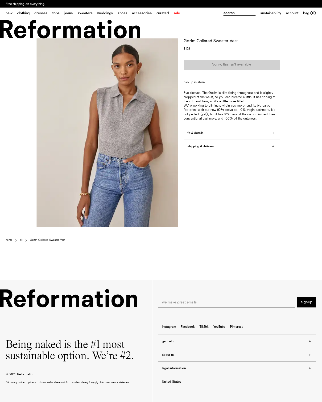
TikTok (204, 326)
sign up (306, 302)
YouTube (219, 326)
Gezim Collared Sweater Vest (47, 240)
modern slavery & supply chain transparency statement (100, 382)
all (21, 240)
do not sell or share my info (54, 382)
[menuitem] (11, 14)
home (9, 240)
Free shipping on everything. (25, 4)
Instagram (169, 326)
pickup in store (194, 82)
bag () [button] (309, 13)
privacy (32, 382)
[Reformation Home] (161, 29)
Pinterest (236, 326)
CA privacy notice (15, 382)
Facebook (188, 326)
